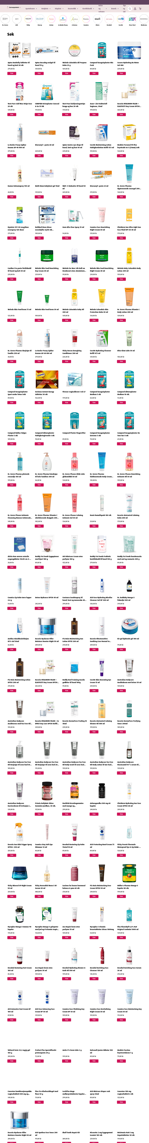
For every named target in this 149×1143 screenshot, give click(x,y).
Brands (113, 8)
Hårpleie (58, 8)
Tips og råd (124, 8)
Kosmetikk (72, 8)
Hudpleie (44, 8)
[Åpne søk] (130, 8)
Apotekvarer (30, 8)
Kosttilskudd (87, 8)
